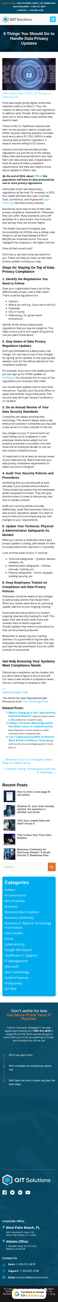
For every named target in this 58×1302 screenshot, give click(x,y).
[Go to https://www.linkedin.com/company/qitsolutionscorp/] (20, 1192)
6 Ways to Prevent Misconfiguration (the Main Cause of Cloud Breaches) (31, 724)
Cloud (9, 939)
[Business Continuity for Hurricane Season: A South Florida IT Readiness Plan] (9, 854)
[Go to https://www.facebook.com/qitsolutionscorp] (4, 1192)
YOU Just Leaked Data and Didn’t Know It (33, 822)
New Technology (17, 972)
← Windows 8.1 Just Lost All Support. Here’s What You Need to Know (27, 761)
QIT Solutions (42, 93)
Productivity (13, 983)
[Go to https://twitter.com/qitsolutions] (12, 1192)
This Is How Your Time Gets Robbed (34, 836)
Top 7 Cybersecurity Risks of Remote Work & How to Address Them (31, 738)
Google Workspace (18, 950)
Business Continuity (19, 917)
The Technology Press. (35, 701)
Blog (52, 1293)
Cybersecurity (10, 97)
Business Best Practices (22, 912)
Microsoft (12, 966)
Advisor (10, 890)
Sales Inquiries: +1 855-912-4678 (29, 6)
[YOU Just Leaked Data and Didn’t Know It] (9, 825)
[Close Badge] (45, 1289)
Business (11, 906)
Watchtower (24, 3)
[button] (52, 867)
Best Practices (15, 901)
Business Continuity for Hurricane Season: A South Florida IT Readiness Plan (33, 852)
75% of (38, 176)
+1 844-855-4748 (29, 1271)
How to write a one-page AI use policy (33, 793)
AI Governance (15, 895)
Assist (35, 3)
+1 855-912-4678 (40, 1031)
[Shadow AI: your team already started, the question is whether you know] (9, 811)
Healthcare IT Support (21, 955)
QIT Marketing (48, 3)
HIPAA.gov (8, 377)
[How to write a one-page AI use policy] (9, 796)
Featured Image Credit (15, 692)
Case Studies (14, 933)
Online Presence (16, 978)
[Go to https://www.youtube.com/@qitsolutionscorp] (28, 1192)
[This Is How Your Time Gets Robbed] (9, 839)
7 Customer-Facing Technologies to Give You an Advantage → (30, 770)
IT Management (16, 961)
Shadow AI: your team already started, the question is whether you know (35, 809)
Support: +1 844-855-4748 (30, 10)
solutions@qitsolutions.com (32, 1277)
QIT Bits (10, 989)
